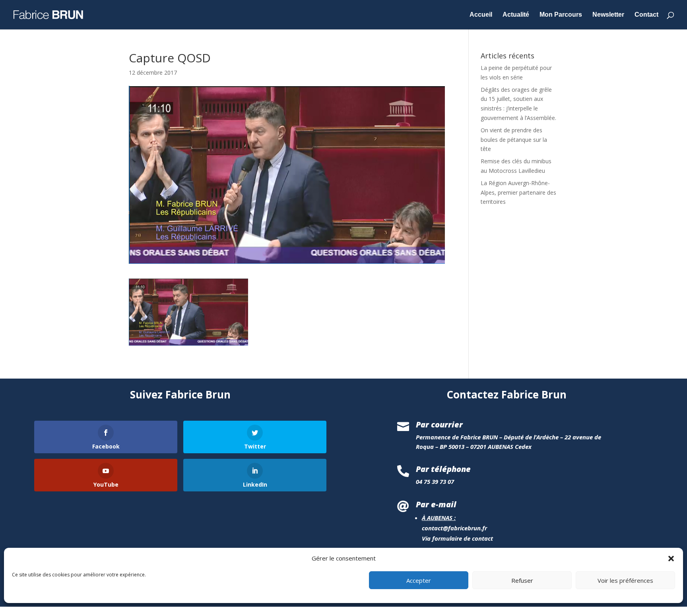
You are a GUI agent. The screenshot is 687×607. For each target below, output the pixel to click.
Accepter (418, 580)
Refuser (522, 580)
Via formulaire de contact (457, 538)
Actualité (516, 15)
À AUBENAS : (439, 518)
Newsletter (608, 15)
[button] (671, 559)
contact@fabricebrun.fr (454, 528)
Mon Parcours (561, 15)
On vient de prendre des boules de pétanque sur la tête (514, 139)
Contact (646, 15)
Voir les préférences (625, 580)
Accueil (481, 15)
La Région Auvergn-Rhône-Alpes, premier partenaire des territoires (518, 192)
